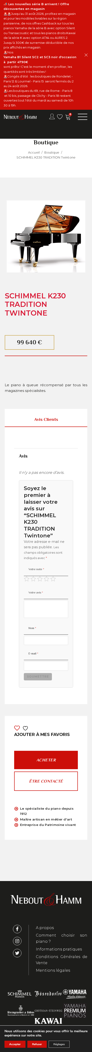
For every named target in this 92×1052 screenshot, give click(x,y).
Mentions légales (53, 970)
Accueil (34, 152)
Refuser (37, 1044)
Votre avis (36, 592)
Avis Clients (46, 419)
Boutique (51, 152)
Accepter (15, 1044)
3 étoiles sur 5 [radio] (40, 579)
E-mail (33, 653)
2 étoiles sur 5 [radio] (33, 579)
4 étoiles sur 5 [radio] (46, 579)
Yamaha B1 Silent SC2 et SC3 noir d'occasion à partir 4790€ (40, 59)
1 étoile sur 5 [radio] (26, 579)
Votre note (36, 569)
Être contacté (46, 781)
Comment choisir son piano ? (61, 938)
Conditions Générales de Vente (61, 960)
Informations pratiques (59, 949)
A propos (45, 928)
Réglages (59, 1044)
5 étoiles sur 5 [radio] (53, 579)
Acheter (46, 760)
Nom (32, 628)
